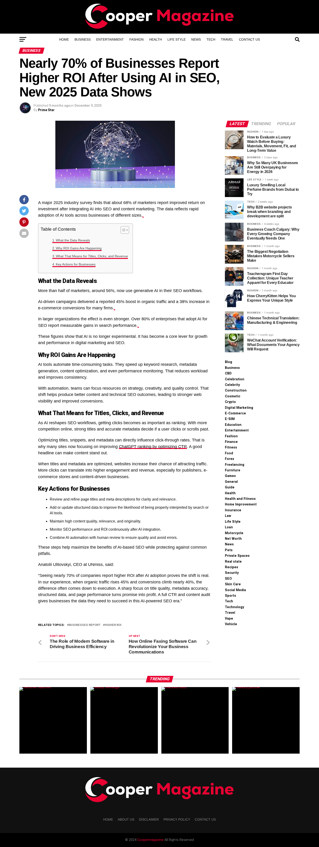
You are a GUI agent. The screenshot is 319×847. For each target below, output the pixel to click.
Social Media (235, 590)
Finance (231, 442)
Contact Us (249, 39)
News (196, 39)
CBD (228, 373)
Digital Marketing (239, 408)
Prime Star (46, 110)
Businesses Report (85, 625)
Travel (227, 39)
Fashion (136, 39)
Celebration (234, 379)
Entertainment (110, 39)
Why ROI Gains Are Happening (79, 248)
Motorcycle (234, 533)
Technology (234, 607)
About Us (126, 819)
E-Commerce (235, 413)
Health (155, 39)
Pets (229, 550)
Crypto (230, 402)
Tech (210, 39)
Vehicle (231, 624)
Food (229, 453)
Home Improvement (241, 504)
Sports (230, 596)
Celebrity (232, 385)
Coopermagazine (150, 840)
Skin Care (233, 584)
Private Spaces (237, 556)
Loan (229, 527)
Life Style (176, 39)
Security (232, 573)
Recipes (231, 567)
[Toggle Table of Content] (122, 230)
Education (233, 425)
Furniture (232, 470)
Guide (229, 487)
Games (230, 476)
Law (228, 516)
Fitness (231, 447)
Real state (233, 562)
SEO (228, 579)
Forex (229, 459)
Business (82, 39)
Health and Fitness (240, 499)
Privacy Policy (176, 819)
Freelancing (234, 465)
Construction (236, 390)
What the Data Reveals (73, 240)
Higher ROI (113, 625)
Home (64, 39)
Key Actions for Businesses (76, 264)
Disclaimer (149, 819)
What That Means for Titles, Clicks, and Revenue (92, 256)
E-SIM (230, 419)
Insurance (233, 510)
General (231, 482)
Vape (229, 619)
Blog (228, 362)
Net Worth (233, 539)
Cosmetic (232, 396)
